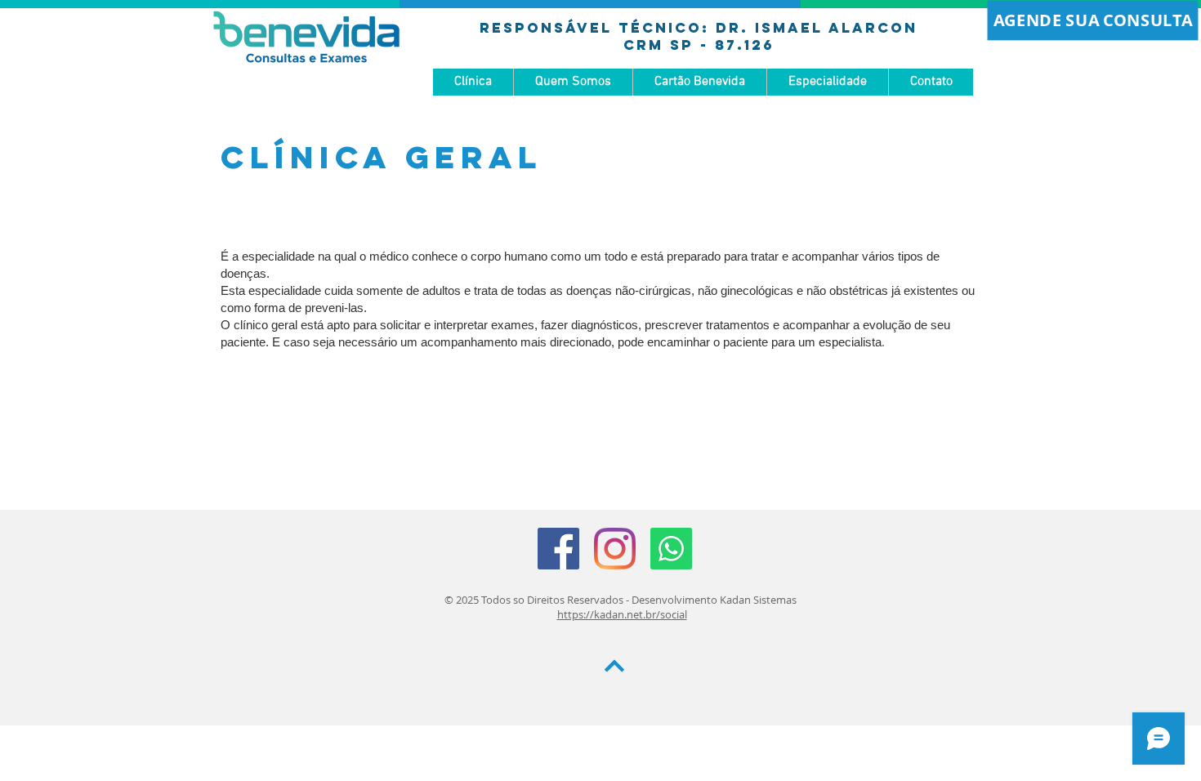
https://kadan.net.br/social (622, 614)
